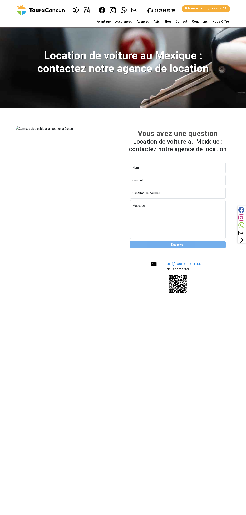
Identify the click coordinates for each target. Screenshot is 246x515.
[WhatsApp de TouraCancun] (124, 10)
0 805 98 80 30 (164, 10)
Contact (181, 21)
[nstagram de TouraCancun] (113, 10)
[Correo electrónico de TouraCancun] (134, 10)
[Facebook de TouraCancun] (102, 10)
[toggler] (242, 240)
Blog (167, 21)
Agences (143, 21)
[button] (76, 10)
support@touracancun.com (182, 263)
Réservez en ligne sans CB (206, 8)
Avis (157, 21)
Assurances (123, 21)
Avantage (104, 21)
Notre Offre (220, 21)
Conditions (200, 21)
